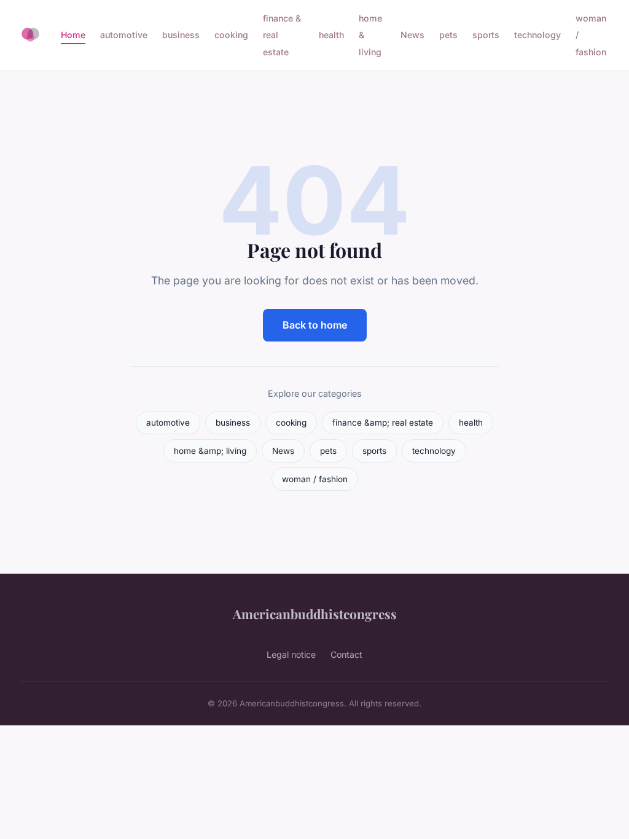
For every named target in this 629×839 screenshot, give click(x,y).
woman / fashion (315, 479)
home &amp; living (210, 451)
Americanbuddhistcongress (315, 613)
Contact (346, 654)
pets (448, 34)
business (181, 34)
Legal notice (291, 654)
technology (537, 34)
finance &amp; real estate (382, 422)
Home (73, 34)
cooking (231, 34)
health (331, 34)
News (412, 34)
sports (485, 34)
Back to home (315, 325)
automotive (123, 34)
